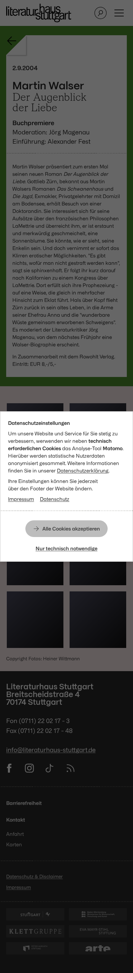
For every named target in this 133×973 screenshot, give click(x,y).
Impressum (21, 499)
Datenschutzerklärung (83, 470)
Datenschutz (54, 499)
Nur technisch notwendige (66, 548)
